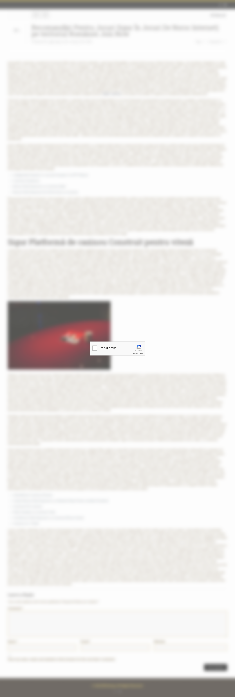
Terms (141, 353)
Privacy (135, 353)
